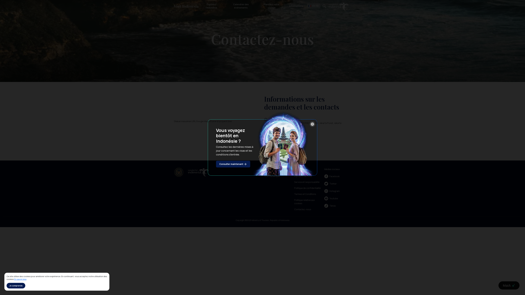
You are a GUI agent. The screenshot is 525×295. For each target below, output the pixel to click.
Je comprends (16, 285)
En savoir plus (20, 279)
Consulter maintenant (231, 164)
